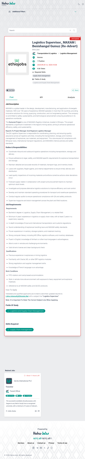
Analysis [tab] (71, 97)
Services (21, 443)
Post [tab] (11, 97)
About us (30, 443)
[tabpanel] (42, 217)
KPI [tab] (41, 97)
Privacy (51, 443)
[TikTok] (48, 448)
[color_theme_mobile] (79, 4)
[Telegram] (37, 448)
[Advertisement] (42, 19)
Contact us (41, 443)
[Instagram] (52, 448)
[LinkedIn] (33, 448)
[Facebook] (41, 448)
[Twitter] (44, 448)
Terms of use (62, 443)
